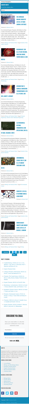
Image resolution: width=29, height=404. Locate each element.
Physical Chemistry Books (9, 369)
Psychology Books (8, 384)
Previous (5, 252)
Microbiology (4, 80)
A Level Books (7, 363)
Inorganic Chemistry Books (10, 366)
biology (22, 79)
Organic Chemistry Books (9, 368)
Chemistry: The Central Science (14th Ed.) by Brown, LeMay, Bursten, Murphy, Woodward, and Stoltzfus (15, 277)
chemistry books (24, 42)
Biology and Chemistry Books (11, 42)
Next (14, 254)
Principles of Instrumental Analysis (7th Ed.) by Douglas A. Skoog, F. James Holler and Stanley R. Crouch (15, 295)
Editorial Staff (9, 27)
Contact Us (8, 402)
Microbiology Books (8, 382)
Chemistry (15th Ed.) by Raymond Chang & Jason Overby (21, 193)
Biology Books (7, 378)
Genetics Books (7, 379)
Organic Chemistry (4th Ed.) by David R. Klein (14, 282)
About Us (3, 402)
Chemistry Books (8, 371)
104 (25, 252)
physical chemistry (5, 152)
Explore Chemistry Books (9, 269)
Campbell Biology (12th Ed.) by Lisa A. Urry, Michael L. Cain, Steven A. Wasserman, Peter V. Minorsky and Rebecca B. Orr (15, 264)
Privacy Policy (14, 402)
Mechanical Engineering (18, 117)
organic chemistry (4, 44)
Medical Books (7, 381)
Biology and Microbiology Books (11, 365)
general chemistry (4, 217)
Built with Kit (14, 340)
